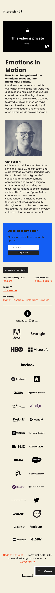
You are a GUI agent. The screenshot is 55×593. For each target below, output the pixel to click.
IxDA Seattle (10, 290)
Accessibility (27, 562)
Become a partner (15, 270)
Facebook (18, 300)
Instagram (32, 300)
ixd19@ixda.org (43, 281)
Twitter (7, 300)
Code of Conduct (13, 555)
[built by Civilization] (27, 576)
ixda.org (7, 281)
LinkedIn (44, 300)
